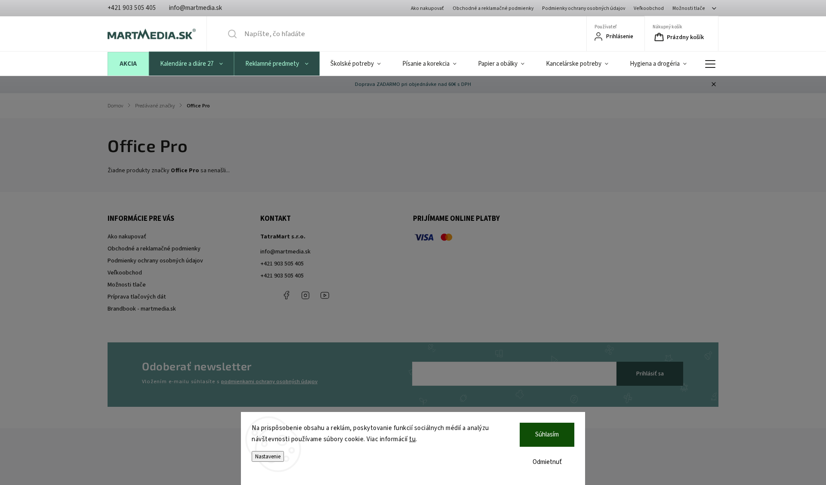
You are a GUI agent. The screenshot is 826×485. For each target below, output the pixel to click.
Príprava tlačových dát (137, 297)
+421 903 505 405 (282, 263)
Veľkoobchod (649, 8)
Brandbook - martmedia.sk (142, 309)
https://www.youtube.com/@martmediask (324, 295)
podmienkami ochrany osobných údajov (269, 381)
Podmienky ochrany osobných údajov (583, 8)
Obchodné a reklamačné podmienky (493, 8)
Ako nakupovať (427, 8)
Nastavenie (267, 456)
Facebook (286, 295)
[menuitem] (128, 64)
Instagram (305, 295)
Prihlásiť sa (650, 373)
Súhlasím (547, 434)
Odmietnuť (547, 462)
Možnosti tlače (688, 8)
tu (412, 439)
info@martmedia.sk (285, 251)
